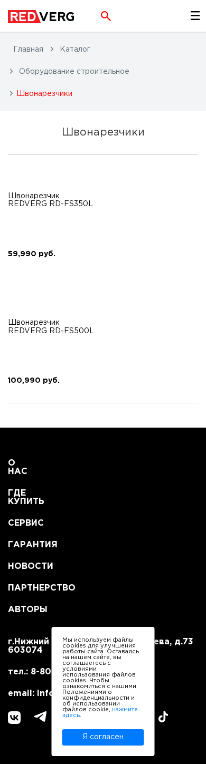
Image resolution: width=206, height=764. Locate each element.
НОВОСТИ (21, 566)
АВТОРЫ (21, 610)
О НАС (17, 467)
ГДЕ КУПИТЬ (21, 497)
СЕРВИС (21, 523)
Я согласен (103, 737)
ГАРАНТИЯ (21, 545)
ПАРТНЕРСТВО (21, 588)
